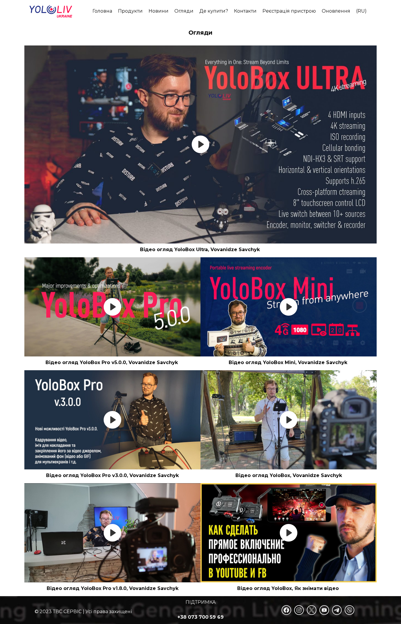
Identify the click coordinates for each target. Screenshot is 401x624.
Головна (102, 11)
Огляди (183, 11)
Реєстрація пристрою (289, 11)
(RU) (361, 11)
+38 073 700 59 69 (200, 617)
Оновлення (336, 11)
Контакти (245, 11)
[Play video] (200, 144)
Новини (159, 11)
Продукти (130, 11)
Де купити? (213, 11)
